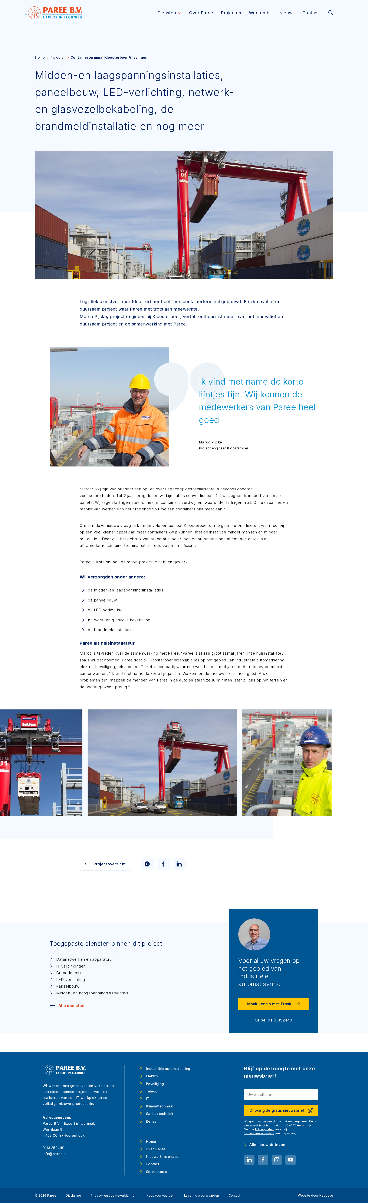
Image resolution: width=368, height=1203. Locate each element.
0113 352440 (54, 1148)
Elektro (152, 1076)
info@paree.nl (55, 1154)
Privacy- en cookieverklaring (112, 1195)
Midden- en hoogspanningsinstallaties (92, 993)
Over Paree (201, 12)
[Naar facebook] (263, 1160)
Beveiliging (155, 1084)
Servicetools (156, 1172)
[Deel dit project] (147, 864)
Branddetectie (69, 973)
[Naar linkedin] (249, 1160)
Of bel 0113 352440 (273, 1020)
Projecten (231, 12)
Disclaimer (73, 1195)
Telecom (153, 1091)
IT (148, 1099)
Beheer (152, 1121)
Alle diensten (71, 1005)
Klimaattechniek (159, 1106)
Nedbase (326, 1195)
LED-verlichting (70, 979)
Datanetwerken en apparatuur (84, 959)
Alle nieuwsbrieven (267, 1144)
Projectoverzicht (110, 864)
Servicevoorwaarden (259, 1133)
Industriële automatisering (168, 1068)
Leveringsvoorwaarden (201, 1195)
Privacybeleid (265, 1129)
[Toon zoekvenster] (330, 13)
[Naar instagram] (277, 1160)
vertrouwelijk (266, 1121)
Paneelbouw (67, 986)
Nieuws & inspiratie (162, 1156)
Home (151, 1141)
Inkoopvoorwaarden (159, 1195)
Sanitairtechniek (159, 1113)
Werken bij (260, 12)
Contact (310, 12)
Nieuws (287, 12)
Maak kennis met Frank (269, 1004)
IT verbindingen (71, 966)
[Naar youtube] (290, 1160)
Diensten (166, 12)
